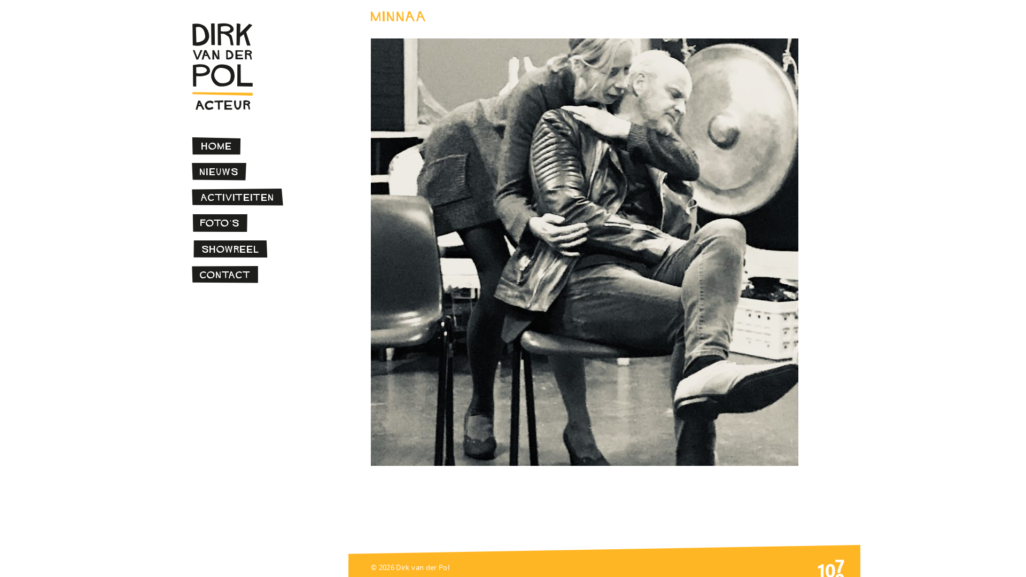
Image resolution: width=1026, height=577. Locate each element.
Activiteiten (238, 197)
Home (216, 146)
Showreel (230, 249)
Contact (225, 274)
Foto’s (220, 223)
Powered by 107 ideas (831, 567)
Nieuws (219, 171)
